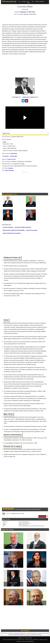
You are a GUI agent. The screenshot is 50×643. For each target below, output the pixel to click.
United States (13, 153)
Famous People (20, 641)
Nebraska (10, 168)
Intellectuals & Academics (28, 97)
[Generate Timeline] (8, 509)
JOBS (46, 639)
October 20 (10, 159)
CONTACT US (36, 639)
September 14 (24, 12)
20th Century (4, 633)
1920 (29, 12)
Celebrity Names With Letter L (20, 633)
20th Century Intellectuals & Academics (17, 634)
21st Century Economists (43, 633)
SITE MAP (15, 639)
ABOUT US (42, 639)
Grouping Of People (23, 637)
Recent (30, 637)
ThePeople (9, 1)
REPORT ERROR (42, 516)
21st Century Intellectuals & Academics (34, 634)
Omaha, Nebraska (9, 170)
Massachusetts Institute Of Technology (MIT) (14, 230)
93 (10, 139)
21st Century (10, 633)
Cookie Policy (21, 639)
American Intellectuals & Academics (12, 233)
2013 (14, 159)
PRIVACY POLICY (29, 639)
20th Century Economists (32, 633)
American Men (13, 156)
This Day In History (8, 639)
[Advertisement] (25, 19)
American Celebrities (8, 227)
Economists (15, 97)
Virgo (33, 12)
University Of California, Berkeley (23, 227)
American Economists (31, 230)
